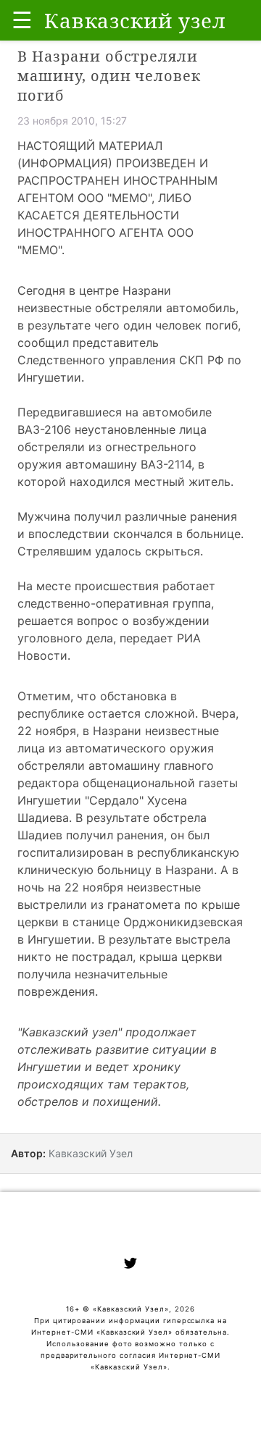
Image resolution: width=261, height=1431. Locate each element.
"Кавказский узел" (69, 1032)
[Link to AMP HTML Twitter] (130, 1265)
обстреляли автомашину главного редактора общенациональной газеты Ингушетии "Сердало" (127, 782)
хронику (157, 1066)
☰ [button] (22, 20)
